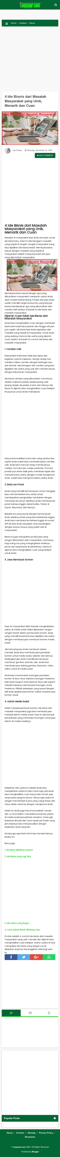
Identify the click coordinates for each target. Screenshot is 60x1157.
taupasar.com (19, 1147)
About (10, 1133)
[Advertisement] (30, 60)
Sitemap (32, 1133)
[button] (56, 5)
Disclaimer (30, 1137)
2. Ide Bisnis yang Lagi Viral (18, 856)
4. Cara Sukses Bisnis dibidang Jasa (22, 929)
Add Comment (45, 155)
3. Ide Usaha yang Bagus (17, 923)
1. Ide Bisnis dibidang (19, 849)
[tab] (11, 1013)
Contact (20, 1133)
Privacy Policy (46, 1133)
